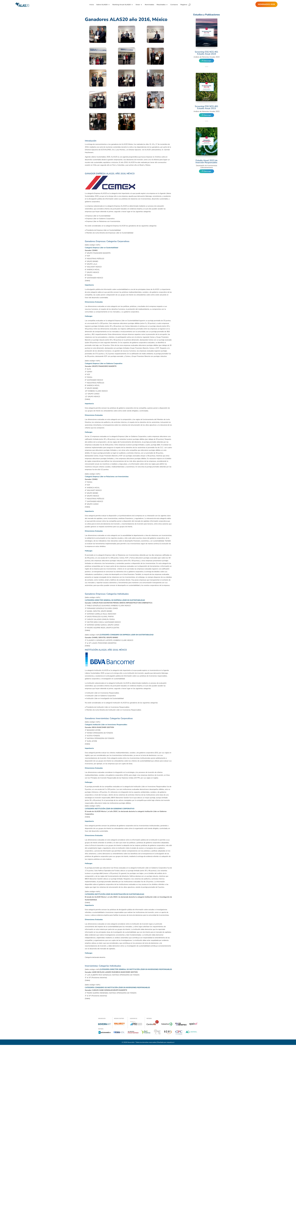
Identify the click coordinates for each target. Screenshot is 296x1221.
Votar (138, 4)
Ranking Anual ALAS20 (122, 4)
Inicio (91, 4)
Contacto (174, 4)
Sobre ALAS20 (102, 4)
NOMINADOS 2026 (266, 4)
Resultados (161, 4)
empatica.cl (170, 1042)
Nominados (149, 4)
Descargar (207, 61)
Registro (183, 4)
